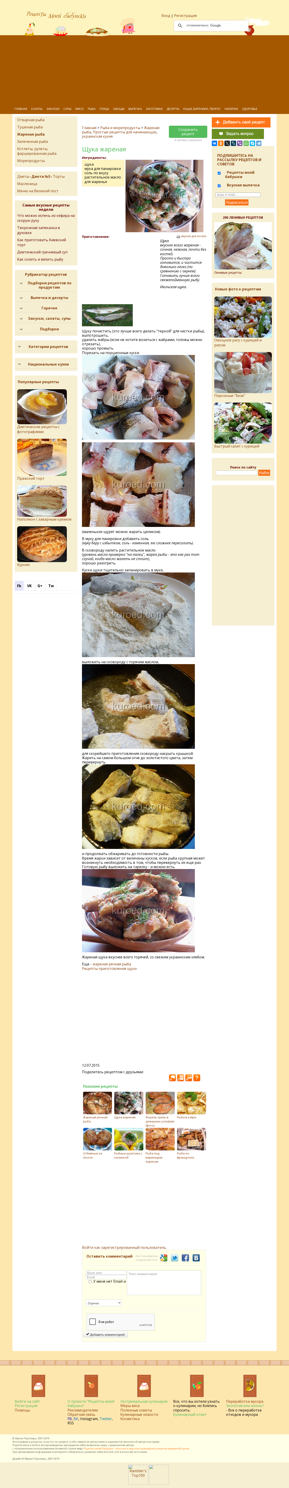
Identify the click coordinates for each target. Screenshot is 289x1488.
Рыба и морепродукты (120, 127)
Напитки (231, 109)
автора (130, 1445)
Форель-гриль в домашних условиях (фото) (160, 1121)
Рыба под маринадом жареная (154, 1157)
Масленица (27, 183)
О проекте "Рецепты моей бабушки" (91, 1403)
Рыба (92, 109)
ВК (76, 1418)
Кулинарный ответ (190, 1414)
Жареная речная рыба (95, 1119)
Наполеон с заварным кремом (44, 519)
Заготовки (154, 109)
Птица (104, 109)
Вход (165, 15)
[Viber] (239, 143)
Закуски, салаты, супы (49, 318)
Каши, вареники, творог (202, 109)
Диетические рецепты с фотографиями (38, 429)
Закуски (53, 109)
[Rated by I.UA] (159, 1483)
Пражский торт (30, 478)
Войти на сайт (27, 1401)
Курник (23, 564)
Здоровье (249, 109)
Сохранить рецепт (188, 131)
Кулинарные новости (139, 1414)
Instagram (89, 1418)
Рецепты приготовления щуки (109, 968)
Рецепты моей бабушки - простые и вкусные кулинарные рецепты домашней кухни (136, 1448)
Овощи (118, 109)
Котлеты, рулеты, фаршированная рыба (36, 151)
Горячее (49, 308)
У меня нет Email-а (109, 1281)
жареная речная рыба (112, 964)
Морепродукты (31, 160)
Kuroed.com (111, 1451)
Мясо (79, 109)
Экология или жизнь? (245, 1405)
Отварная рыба (30, 119)
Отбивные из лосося (92, 1155)
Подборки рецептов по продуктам (49, 285)
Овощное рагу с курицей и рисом (238, 343)
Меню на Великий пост (37, 190)
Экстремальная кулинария (143, 1401)
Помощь (22, 1410)
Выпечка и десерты (49, 297)
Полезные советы (136, 1410)
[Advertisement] (147, 70)
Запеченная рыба (32, 141)
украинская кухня (97, 136)
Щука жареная (124, 1117)
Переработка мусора (244, 1401)
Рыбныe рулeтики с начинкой (128, 1155)
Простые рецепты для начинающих (124, 132)
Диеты (23, 176)
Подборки (49, 329)
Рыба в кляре (186, 1117)
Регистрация (185, 15)
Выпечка (135, 109)
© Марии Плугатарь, (34, 1458)
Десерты (173, 109)
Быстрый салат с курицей (236, 446)
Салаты (36, 109)
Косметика (130, 1418)
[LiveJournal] (233, 143)
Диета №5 (40, 176)
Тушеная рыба (30, 127)
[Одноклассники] (221, 143)
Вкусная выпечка (243, 185)
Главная (20, 109)
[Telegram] (258, 143)
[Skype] (252, 143)
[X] (227, 143)
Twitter (106, 1418)
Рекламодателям (83, 1410)
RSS (71, 1423)
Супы (67, 109)
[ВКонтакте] (214, 143)
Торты (59, 176)
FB (70, 1418)
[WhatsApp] (246, 143)
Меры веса (130, 1405)
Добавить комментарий (107, 1334)
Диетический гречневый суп (42, 252)
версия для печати (193, 236)
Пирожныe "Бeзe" (229, 395)
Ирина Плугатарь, (26, 1438)
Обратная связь (81, 1414)
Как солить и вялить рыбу (40, 259)
